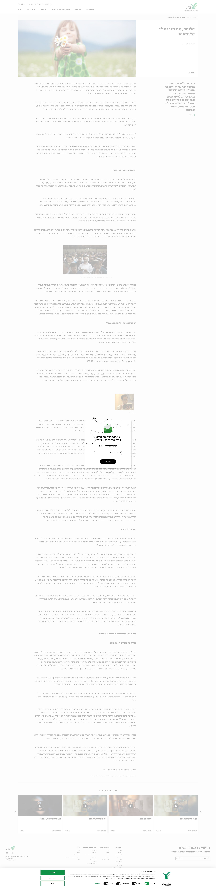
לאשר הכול (53, 872)
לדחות (52, 883)
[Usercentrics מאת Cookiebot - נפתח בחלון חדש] (166, 884)
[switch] (134, 883)
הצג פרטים (97, 883)
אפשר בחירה (52, 878)
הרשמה (108, 462)
